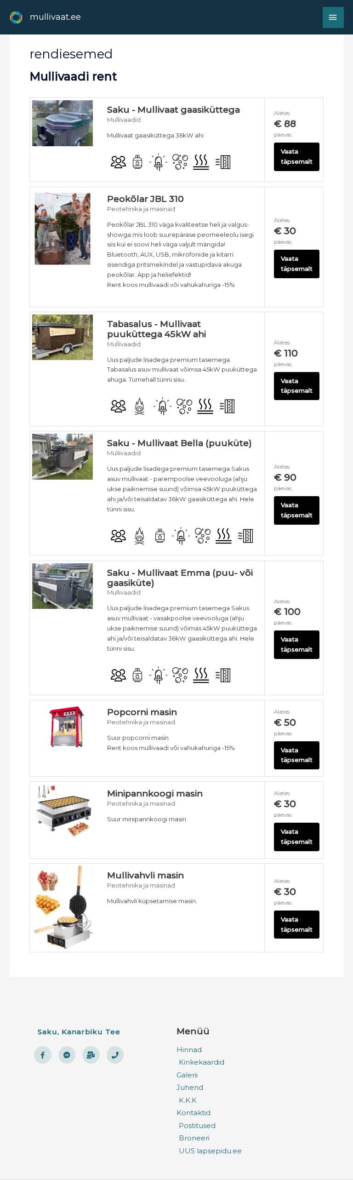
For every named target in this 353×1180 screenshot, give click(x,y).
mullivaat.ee (55, 16)
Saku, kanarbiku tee (79, 1031)
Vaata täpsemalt (297, 156)
